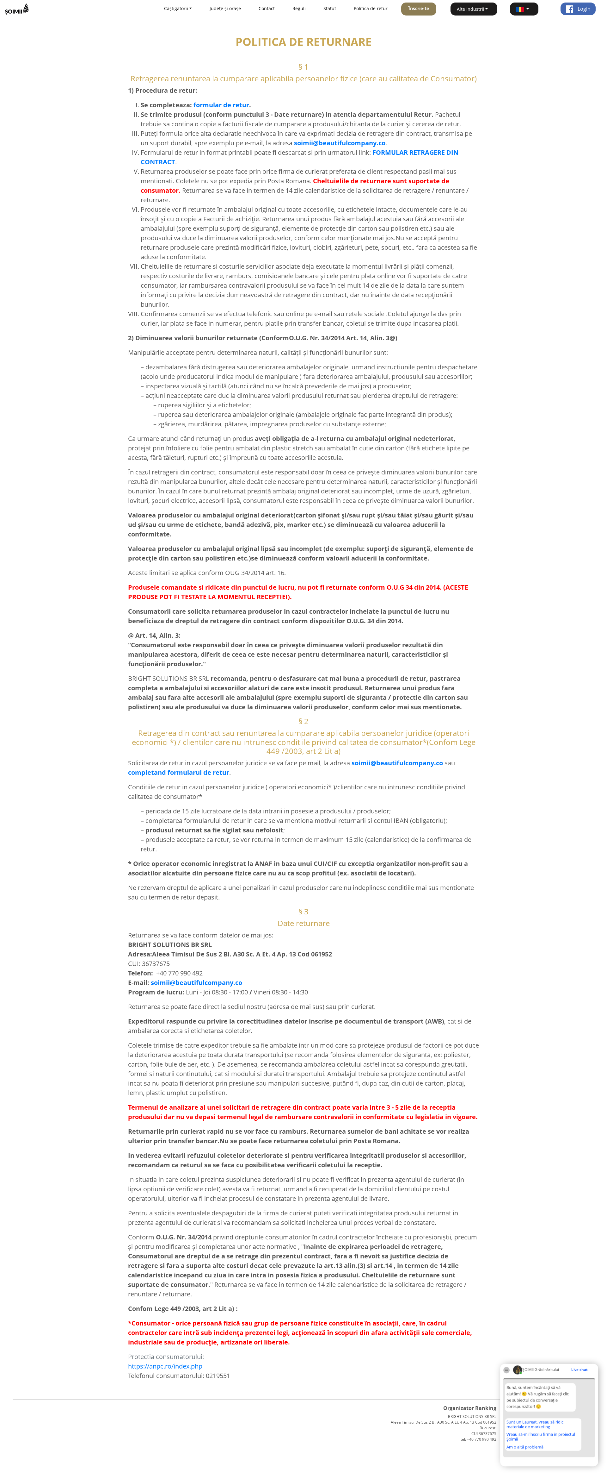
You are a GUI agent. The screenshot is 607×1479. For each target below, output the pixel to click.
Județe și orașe (225, 8)
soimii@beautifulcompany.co (196, 982)
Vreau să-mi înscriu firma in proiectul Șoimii (540, 1437)
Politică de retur (371, 8)
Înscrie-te (418, 8)
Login (583, 8)
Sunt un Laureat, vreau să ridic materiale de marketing (534, 1424)
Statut (329, 8)
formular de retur (221, 105)
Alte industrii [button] (470, 9)
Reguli (299, 8)
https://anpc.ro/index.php (165, 1366)
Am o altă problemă (524, 1447)
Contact (267, 8)
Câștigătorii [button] (176, 8)
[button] (524, 9)
